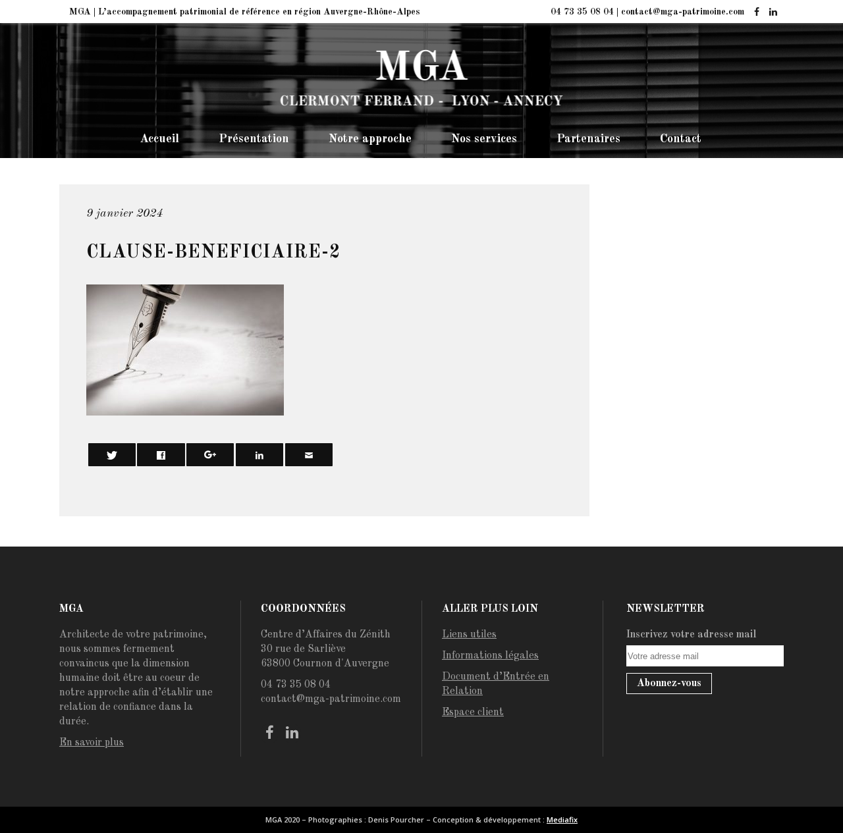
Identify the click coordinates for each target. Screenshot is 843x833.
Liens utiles (469, 635)
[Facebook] (756, 12)
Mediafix (562, 819)
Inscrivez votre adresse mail (691, 635)
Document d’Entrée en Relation (495, 684)
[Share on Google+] (210, 454)
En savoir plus (91, 743)
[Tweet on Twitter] (112, 454)
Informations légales (490, 656)
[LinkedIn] (772, 12)
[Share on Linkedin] (259, 454)
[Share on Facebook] (160, 454)
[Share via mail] (309, 454)
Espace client (473, 712)
